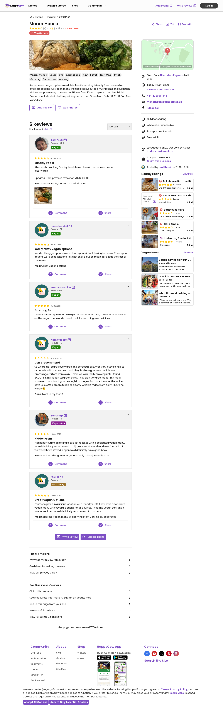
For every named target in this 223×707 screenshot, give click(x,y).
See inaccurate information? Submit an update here (60, 597)
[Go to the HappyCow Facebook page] (147, 653)
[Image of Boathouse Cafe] (150, 213)
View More (188, 173)
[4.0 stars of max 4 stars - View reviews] (166, 213)
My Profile (35, 653)
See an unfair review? (42, 610)
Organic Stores (56, 5)
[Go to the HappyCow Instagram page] (176, 653)
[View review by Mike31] (41, 481)
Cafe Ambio (171, 224)
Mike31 (48, 129)
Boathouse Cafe (174, 209)
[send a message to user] (66, 140)
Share (159, 24)
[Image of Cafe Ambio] (150, 227)
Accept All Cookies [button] (35, 702)
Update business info (160, 151)
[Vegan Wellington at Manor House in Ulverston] (80, 55)
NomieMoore (59, 340)
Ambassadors (38, 658)
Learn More (177, 693)
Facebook (153, 108)
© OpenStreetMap (171, 66)
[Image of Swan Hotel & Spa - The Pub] (150, 199)
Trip (172, 24)
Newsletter (36, 674)
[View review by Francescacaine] (41, 291)
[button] (167, 51)
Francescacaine (61, 287)
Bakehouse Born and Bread (180, 181)
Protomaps (156, 66)
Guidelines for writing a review (47, 566)
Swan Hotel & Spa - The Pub (180, 195)
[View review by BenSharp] (41, 419)
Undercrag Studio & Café (179, 238)
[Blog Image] (150, 264)
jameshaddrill (59, 226)
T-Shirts (81, 653)
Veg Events (36, 663)
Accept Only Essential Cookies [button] (69, 702)
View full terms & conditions (45, 617)
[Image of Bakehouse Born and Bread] (150, 184)
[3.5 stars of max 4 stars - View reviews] (36, 28)
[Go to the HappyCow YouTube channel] (154, 653)
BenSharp (57, 415)
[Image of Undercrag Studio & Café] (150, 241)
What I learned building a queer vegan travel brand (190, 293)
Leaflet (147, 66)
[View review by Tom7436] (41, 144)
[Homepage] (14, 5)
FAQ (58, 652)
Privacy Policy (179, 689)
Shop (75, 5)
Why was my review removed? (47, 560)
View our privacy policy (43, 572)
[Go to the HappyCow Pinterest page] (169, 653)
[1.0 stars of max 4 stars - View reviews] (165, 199)
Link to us (61, 663)
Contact (61, 658)
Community (95, 5)
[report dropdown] (128, 139)
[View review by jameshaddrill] (41, 230)
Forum (34, 669)
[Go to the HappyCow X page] (161, 653)
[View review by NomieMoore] (41, 343)
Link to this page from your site (47, 604)
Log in (209, 5)
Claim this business (40, 591)
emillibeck (165, 167)
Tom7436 (57, 140)
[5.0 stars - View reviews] (166, 241)
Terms (165, 689)
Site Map (61, 669)
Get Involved (37, 680)
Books (80, 658)
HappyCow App (109, 646)
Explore (32, 5)
